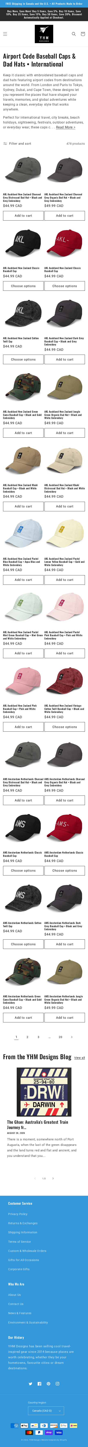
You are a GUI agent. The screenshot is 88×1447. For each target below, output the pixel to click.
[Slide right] (53, 1178)
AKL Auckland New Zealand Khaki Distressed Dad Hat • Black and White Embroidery (64, 488)
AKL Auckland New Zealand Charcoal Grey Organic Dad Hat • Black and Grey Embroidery (63, 197)
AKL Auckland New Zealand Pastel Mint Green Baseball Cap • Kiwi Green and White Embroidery (23, 635)
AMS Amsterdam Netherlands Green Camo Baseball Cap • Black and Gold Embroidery (22, 999)
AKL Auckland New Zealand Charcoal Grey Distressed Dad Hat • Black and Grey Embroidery (22, 197)
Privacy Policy (17, 1214)
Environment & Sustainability (28, 1322)
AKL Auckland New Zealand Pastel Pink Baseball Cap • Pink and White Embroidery (63, 635)
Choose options (23, 286)
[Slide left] (34, 1178)
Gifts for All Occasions (23, 1260)
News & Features (20, 1313)
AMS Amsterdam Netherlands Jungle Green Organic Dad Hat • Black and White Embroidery (63, 999)
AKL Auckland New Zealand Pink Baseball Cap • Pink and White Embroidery (20, 709)
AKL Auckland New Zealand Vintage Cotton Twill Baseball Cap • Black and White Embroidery (64, 709)
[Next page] (71, 1037)
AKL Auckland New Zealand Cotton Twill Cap (21, 340)
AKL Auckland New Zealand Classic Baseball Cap (21, 269)
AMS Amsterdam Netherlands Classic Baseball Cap (22, 854)
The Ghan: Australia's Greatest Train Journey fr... (37, 1124)
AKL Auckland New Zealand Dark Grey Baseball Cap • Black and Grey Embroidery (64, 341)
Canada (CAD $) (42, 1410)
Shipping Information (22, 1232)
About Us (14, 1294)
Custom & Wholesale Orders (27, 1250)
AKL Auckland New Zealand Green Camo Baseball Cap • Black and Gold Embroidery (22, 415)
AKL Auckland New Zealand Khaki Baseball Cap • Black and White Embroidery (20, 488)
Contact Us (16, 1304)
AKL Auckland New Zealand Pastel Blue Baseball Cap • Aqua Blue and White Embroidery (21, 562)
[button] (5, 34)
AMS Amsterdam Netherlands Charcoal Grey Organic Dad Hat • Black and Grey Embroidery (64, 782)
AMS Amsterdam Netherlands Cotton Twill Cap (22, 924)
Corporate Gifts (19, 1269)
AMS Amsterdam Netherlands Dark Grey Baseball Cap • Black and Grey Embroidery (63, 926)
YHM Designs (35, 1440)
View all (79, 1057)
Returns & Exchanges (22, 1223)
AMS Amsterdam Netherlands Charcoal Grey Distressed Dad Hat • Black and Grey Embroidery (23, 782)
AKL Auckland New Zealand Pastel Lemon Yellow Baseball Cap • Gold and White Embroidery (64, 562)
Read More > (66, 127)
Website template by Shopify (54, 1440)
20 (60, 1037)
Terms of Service (19, 1241)
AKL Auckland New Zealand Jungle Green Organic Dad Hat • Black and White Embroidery (63, 415)
